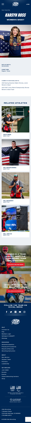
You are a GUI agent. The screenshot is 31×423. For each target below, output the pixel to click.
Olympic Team (6, 359)
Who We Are (5, 357)
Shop (3, 378)
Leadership (5, 363)
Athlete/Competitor (8, 344)
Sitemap (4, 338)
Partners (5, 361)
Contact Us (5, 329)
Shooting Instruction (8, 351)
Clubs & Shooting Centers (10, 376)
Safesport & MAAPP (8, 336)
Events (4, 374)
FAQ (3, 331)
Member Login (6, 334)
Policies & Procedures (9, 346)
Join (27, 4)
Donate (4, 372)
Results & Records (8, 348)
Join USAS (5, 370)
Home (3, 10)
